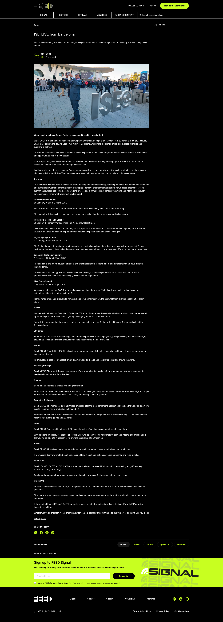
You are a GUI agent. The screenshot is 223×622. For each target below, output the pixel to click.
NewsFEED (102, 15)
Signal (137, 544)
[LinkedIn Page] (180, 599)
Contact (153, 6)
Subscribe (123, 576)
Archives (151, 599)
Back (36, 25)
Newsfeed (181, 544)
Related (123, 544)
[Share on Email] (47, 532)
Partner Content (124, 15)
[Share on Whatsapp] (52, 532)
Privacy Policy (162, 611)
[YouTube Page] (187, 599)
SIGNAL (43, 15)
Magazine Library (136, 6)
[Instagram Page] (174, 599)
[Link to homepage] (43, 5)
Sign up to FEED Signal (174, 6)
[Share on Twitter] (35, 532)
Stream (82, 15)
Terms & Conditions (142, 611)
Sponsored (165, 544)
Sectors (63, 15)
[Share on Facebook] (41, 532)
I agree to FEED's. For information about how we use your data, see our (79, 583)
